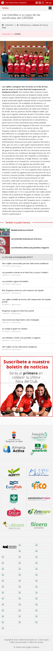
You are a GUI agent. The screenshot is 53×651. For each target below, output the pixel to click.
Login (49, 2)
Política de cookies (35, 642)
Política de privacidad (18, 642)
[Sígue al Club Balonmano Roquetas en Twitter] (40, 2)
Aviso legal (43, 640)
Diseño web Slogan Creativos (27, 647)
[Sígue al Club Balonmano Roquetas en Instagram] (43, 2)
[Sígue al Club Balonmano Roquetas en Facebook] (37, 2)
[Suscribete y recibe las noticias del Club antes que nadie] (26, 386)
